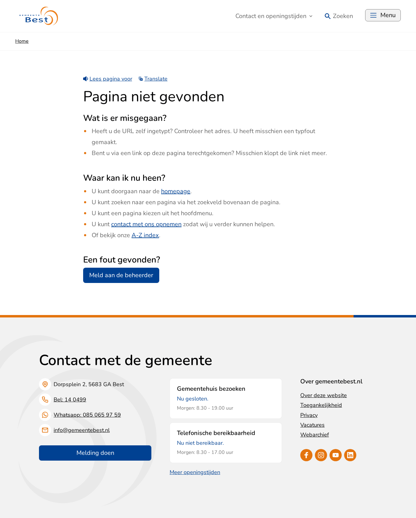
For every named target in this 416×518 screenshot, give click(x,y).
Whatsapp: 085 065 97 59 (87, 414)
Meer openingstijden (195, 472)
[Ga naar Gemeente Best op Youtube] (336, 455)
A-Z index (145, 235)
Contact (270, 16)
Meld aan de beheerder (121, 275)
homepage (175, 191)
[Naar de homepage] (38, 16)
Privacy (309, 415)
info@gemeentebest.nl (82, 430)
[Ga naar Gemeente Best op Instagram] (321, 455)
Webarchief (314, 434)
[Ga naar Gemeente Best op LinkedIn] (350, 455)
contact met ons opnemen (146, 224)
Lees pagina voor (111, 78)
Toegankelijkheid (321, 405)
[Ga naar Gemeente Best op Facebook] (306, 455)
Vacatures (312, 425)
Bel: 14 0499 (70, 399)
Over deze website (323, 395)
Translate (155, 78)
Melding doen (95, 453)
